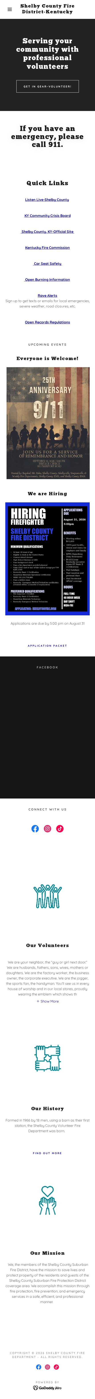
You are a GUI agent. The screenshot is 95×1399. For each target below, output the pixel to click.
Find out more (47, 1153)
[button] (7, 9)
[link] (47, 9)
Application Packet (47, 645)
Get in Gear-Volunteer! (48, 86)
